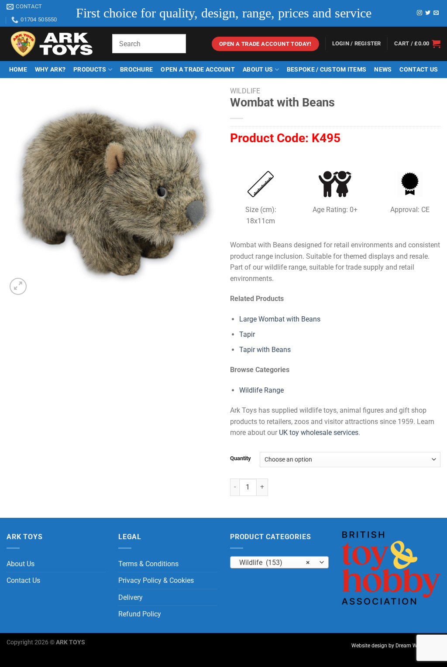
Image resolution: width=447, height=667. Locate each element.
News (383, 69)
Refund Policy (139, 614)
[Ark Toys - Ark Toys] (53, 44)
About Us (258, 69)
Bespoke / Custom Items (326, 69)
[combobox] (279, 562)
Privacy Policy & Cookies (156, 580)
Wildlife (245, 91)
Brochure (136, 69)
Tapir (247, 334)
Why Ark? (50, 69)
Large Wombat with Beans (279, 319)
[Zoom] (18, 286)
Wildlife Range (261, 390)
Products (89, 69)
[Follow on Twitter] (427, 13)
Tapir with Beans (265, 349)
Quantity (240, 458)
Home (18, 69)
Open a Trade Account (198, 69)
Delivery (130, 597)
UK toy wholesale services (318, 432)
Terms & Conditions (148, 564)
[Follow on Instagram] (419, 13)
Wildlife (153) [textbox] (274, 563)
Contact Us (418, 69)
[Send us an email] (436, 13)
